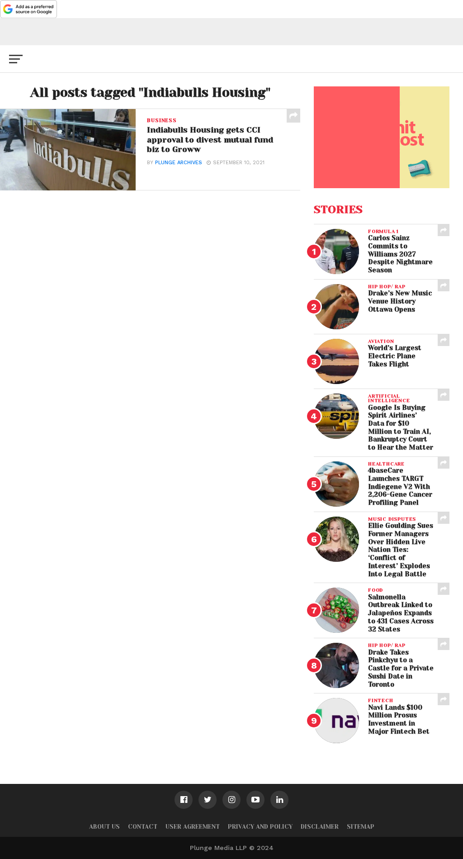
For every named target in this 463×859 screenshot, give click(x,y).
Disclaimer (320, 826)
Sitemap (360, 826)
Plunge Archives (178, 163)
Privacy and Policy (260, 826)
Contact (142, 826)
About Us (104, 826)
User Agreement (192, 826)
